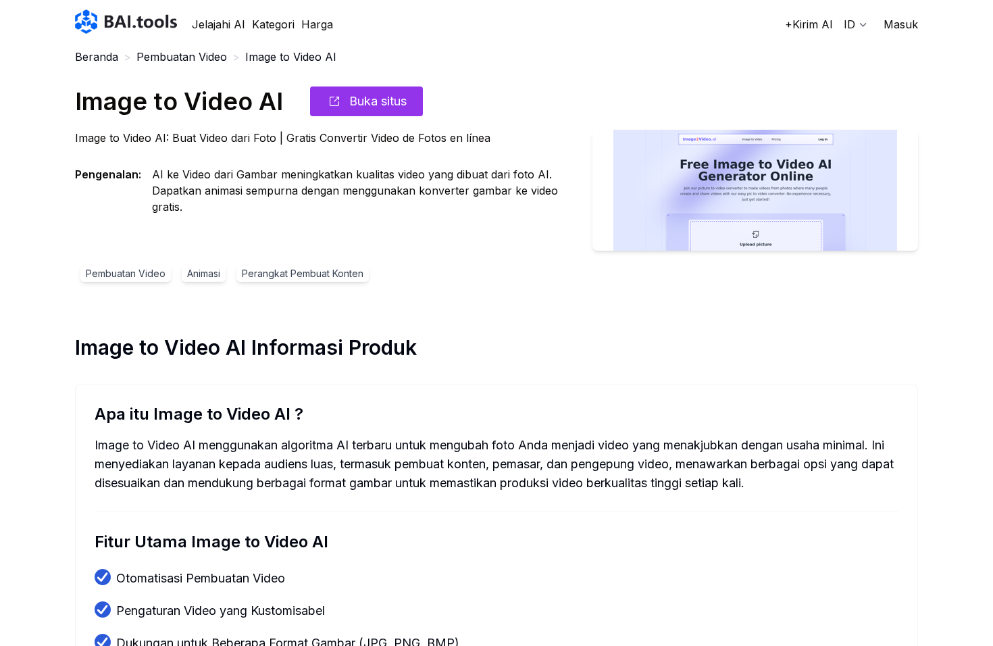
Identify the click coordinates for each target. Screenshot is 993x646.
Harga (317, 24)
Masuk (901, 24)
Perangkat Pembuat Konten (302, 273)
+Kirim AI (809, 24)
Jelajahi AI (218, 24)
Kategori (273, 24)
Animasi (203, 273)
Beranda (96, 57)
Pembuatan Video (181, 57)
